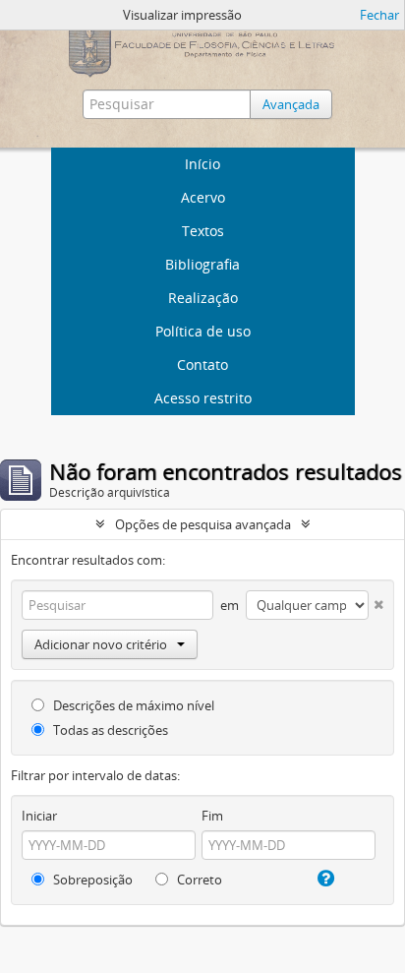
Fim (212, 815)
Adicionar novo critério (100, 644)
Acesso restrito (203, 398)
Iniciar (39, 815)
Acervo (203, 197)
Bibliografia (202, 264)
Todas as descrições (109, 730)
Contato (202, 364)
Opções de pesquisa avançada (203, 524)
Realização (203, 297)
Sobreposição (91, 879)
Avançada (290, 104)
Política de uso (203, 331)
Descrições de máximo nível (132, 705)
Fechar (379, 15)
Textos (203, 230)
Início (202, 163)
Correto (198, 879)
